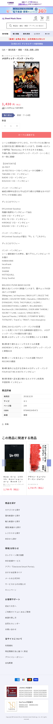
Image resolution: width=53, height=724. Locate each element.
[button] (48, 18)
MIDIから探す (11, 539)
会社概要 (9, 663)
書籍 (20, 49)
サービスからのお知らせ (15, 584)
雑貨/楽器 (26, 34)
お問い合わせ (10, 629)
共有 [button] (7, 424)
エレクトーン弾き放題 (14, 555)
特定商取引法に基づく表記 (16, 651)
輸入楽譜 (16, 34)
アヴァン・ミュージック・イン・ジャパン (37, 478)
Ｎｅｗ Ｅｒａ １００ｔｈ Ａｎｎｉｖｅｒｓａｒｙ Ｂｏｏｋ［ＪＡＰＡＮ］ (13, 479)
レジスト (37, 34)
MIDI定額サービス (12, 561)
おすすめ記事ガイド (13, 572)
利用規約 (9, 645)
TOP (3, 49)
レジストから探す (12, 533)
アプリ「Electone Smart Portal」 (20, 566)
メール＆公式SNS (12, 578)
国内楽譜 (5, 34)
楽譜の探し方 (10, 617)
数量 (4, 120)
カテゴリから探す (12, 509)
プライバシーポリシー (14, 657)
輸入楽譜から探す (12, 521)
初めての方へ (10, 606)
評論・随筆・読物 (32, 49)
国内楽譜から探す (12, 515)
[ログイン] (35, 18)
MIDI (47, 34)
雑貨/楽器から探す (13, 527)
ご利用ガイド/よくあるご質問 (17, 612)
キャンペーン (10, 590)
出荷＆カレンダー (12, 623)
